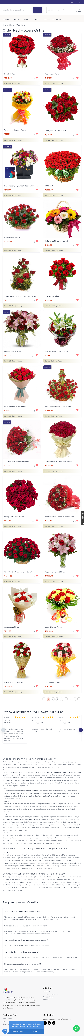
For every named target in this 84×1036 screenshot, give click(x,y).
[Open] (71, 9)
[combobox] (58, 10)
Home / (6, 25)
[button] (42, 911)
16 (74, 699)
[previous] (3, 730)
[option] (14, 730)
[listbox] (42, 730)
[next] (81, 730)
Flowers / (13, 25)
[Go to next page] (79, 699)
